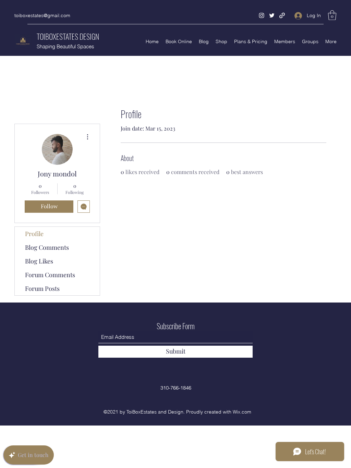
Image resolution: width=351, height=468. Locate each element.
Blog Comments (47, 247)
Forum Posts (42, 288)
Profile (34, 234)
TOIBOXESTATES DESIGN (68, 36)
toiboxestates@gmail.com (42, 15)
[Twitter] (271, 15)
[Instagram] (261, 15)
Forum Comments (50, 275)
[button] (332, 15)
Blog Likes (39, 261)
